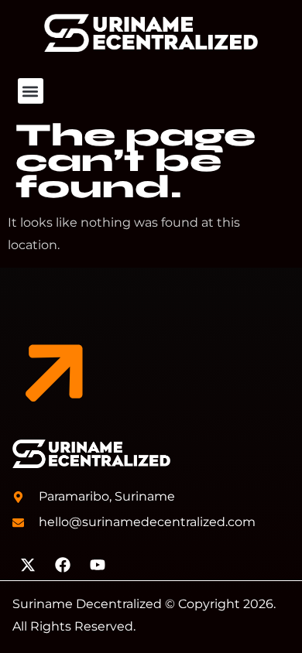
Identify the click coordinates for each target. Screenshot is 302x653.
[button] (30, 91)
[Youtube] (97, 564)
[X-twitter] (27, 564)
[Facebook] (62, 564)
